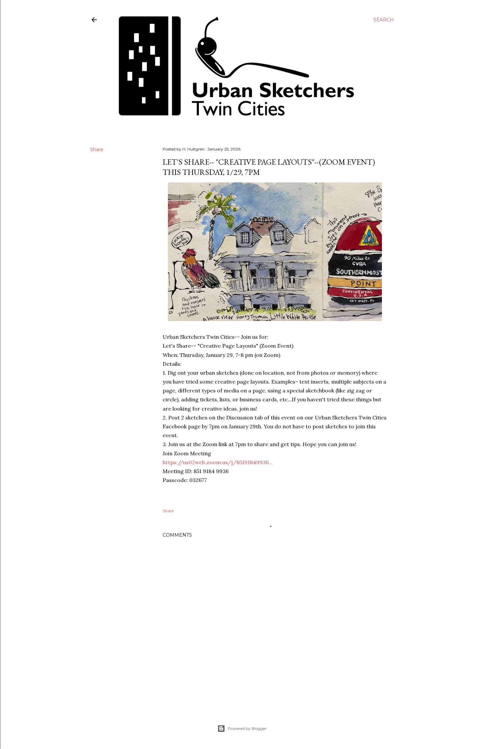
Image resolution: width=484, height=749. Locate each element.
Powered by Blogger (247, 728)
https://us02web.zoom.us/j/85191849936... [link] (218, 462)
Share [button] (96, 149)
